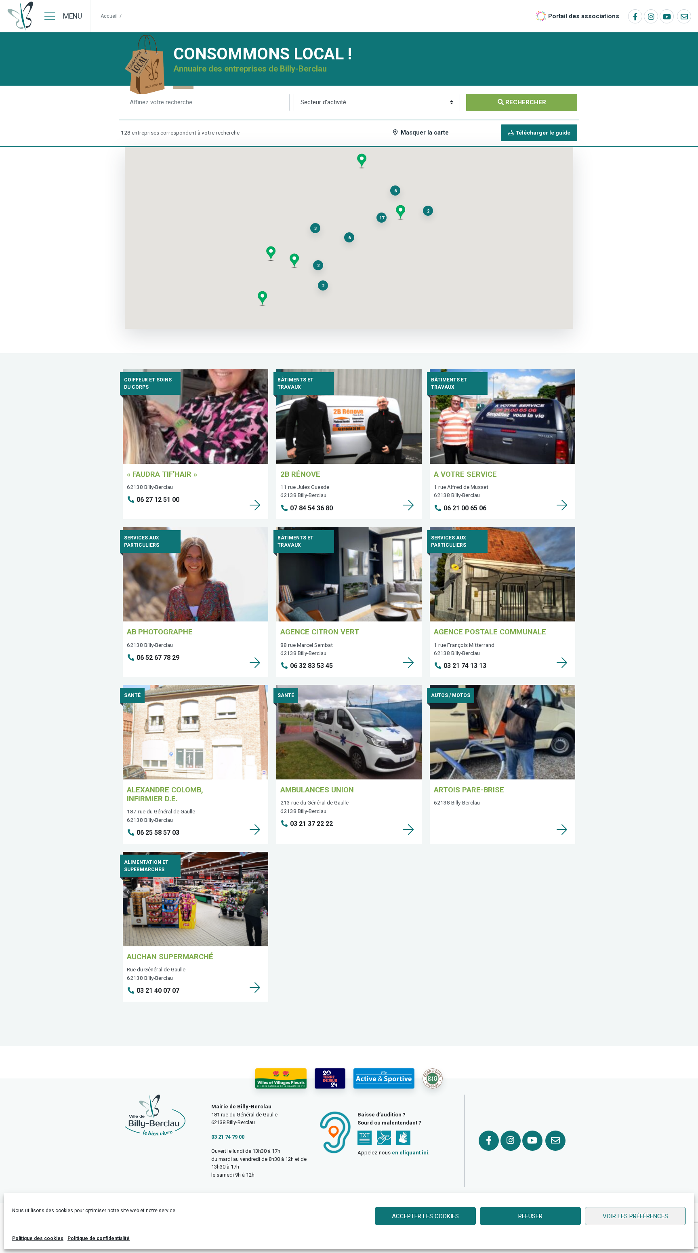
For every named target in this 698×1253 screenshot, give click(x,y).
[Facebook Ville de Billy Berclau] (635, 16)
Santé (132, 695)
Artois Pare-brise (469, 789)
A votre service (465, 474)
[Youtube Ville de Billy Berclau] (667, 16)
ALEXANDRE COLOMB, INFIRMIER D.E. (165, 794)
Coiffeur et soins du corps (148, 383)
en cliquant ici (410, 1153)
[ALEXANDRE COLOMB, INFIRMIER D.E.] (255, 829)
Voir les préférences (635, 1216)
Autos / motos (450, 695)
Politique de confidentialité (98, 1238)
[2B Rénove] (408, 505)
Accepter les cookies (425, 1216)
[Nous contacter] (684, 16)
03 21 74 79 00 (227, 1137)
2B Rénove (300, 474)
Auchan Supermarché (170, 956)
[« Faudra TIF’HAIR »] (255, 505)
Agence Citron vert (319, 632)
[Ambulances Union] (408, 829)
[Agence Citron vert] (408, 663)
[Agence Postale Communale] (562, 663)
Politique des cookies (37, 1238)
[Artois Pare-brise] (562, 829)
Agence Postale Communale (490, 632)
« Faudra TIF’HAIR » (162, 474)
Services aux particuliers (141, 541)
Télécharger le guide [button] (542, 132)
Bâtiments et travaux (295, 383)
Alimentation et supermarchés (146, 865)
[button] (294, 260)
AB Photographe (160, 632)
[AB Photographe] (255, 663)
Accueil (109, 16)
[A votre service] (562, 505)
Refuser (530, 1216)
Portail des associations (583, 16)
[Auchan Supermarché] (255, 987)
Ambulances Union (317, 789)
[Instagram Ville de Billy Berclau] (651, 16)
